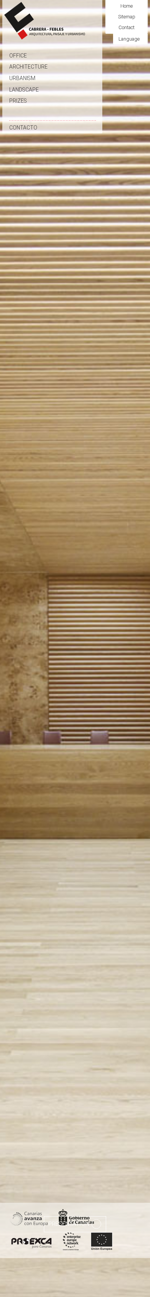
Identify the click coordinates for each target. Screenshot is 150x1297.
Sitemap (126, 17)
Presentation (69, 1223)
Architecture (28, 67)
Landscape (24, 90)
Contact (126, 27)
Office (18, 55)
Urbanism (22, 78)
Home (126, 6)
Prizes (18, 101)
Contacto (23, 128)
